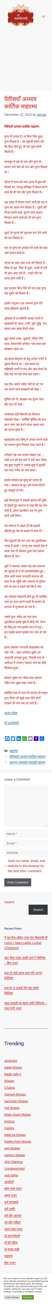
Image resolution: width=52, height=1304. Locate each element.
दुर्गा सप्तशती (11, 1202)
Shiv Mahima (13, 1162)
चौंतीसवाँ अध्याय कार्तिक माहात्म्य (27, 756)
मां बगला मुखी (11, 1249)
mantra (9, 1128)
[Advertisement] (26, 60)
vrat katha (11, 1175)
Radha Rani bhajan (17, 1141)
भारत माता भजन (13, 1229)
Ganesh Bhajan (15, 1094)
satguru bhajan (14, 1155)
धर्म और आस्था (12, 1215)
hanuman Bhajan (16, 1101)
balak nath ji (12, 1074)
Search (9, 902)
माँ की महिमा (11, 1242)
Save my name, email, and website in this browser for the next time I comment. (26, 866)
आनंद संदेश (10, 713)
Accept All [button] (28, 1297)
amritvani (10, 1061)
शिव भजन (9, 1263)
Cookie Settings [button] (12, 1297)
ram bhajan (12, 1148)
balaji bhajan (13, 1067)
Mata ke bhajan (15, 1135)
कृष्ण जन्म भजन (13, 1188)
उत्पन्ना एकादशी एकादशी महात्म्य (27, 762)
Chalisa (9, 1088)
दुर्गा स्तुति (9, 1209)
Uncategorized (14, 1168)
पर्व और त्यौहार (12, 1222)
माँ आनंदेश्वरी (11, 723)
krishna (9, 1121)
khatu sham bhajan (17, 1114)
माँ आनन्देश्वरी (12, 1236)
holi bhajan (11, 1108)
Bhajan (9, 1081)
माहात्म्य (13, 751)
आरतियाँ (9, 1182)
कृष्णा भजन (10, 1195)
